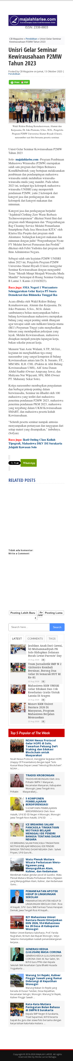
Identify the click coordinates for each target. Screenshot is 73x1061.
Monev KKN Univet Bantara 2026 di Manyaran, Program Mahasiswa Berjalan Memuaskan (41, 710)
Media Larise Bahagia (45, 1056)
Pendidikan (31, 39)
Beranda (39, 615)
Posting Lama (54, 612)
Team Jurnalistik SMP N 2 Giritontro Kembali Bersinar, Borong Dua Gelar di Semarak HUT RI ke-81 (44, 670)
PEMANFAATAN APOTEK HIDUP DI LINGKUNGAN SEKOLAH (42, 894)
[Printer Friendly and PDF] (19, 84)
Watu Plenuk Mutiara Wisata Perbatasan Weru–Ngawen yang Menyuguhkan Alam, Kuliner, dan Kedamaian (43, 865)
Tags (52, 638)
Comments (35, 638)
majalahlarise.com (27, 159)
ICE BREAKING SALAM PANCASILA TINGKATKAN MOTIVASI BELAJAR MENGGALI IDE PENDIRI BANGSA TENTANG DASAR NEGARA (43, 832)
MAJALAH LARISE (44, 1054)
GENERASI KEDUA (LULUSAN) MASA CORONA (43, 950)
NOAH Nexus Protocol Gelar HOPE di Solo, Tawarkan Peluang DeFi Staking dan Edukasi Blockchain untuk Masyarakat (42, 748)
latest (17, 638)
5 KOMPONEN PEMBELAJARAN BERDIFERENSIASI (37, 801)
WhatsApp (29, 463)
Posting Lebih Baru (22, 612)
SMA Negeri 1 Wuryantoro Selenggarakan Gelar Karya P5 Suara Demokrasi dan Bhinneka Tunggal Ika (32, 291)
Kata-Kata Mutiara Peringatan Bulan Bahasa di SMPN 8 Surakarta (43, 1007)
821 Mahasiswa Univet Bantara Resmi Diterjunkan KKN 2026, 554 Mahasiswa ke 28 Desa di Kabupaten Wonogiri (44, 923)
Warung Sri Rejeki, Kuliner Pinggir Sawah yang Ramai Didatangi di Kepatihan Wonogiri (44, 979)
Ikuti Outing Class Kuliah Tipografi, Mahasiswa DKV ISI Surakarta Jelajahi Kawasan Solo (35, 443)
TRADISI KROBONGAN (40, 775)
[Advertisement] (39, 514)
